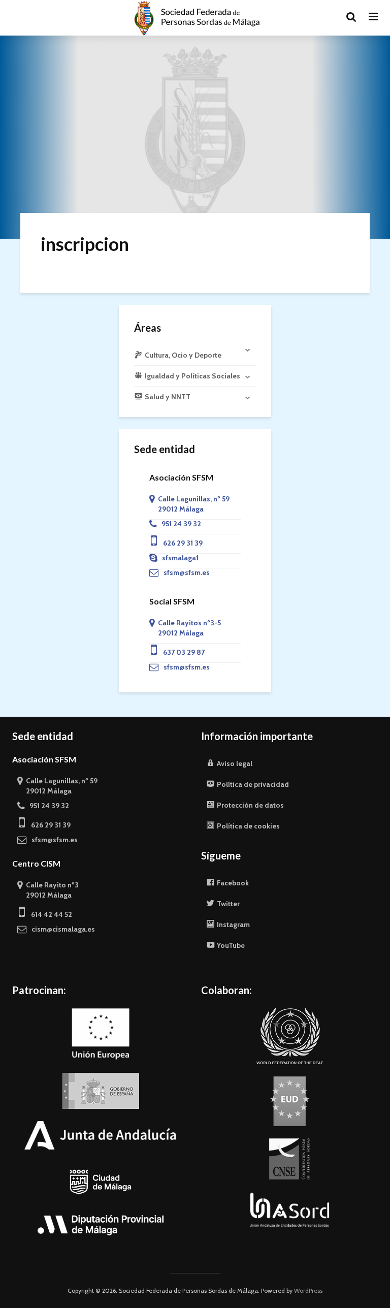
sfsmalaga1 (178, 557)
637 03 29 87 (181, 652)
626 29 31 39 (180, 543)
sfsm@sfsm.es (184, 572)
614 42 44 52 (48, 914)
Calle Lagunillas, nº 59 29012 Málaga (189, 504)
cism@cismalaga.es (61, 929)
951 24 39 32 (179, 523)
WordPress (308, 1290)
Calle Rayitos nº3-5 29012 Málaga (185, 627)
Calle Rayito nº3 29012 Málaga (48, 890)
